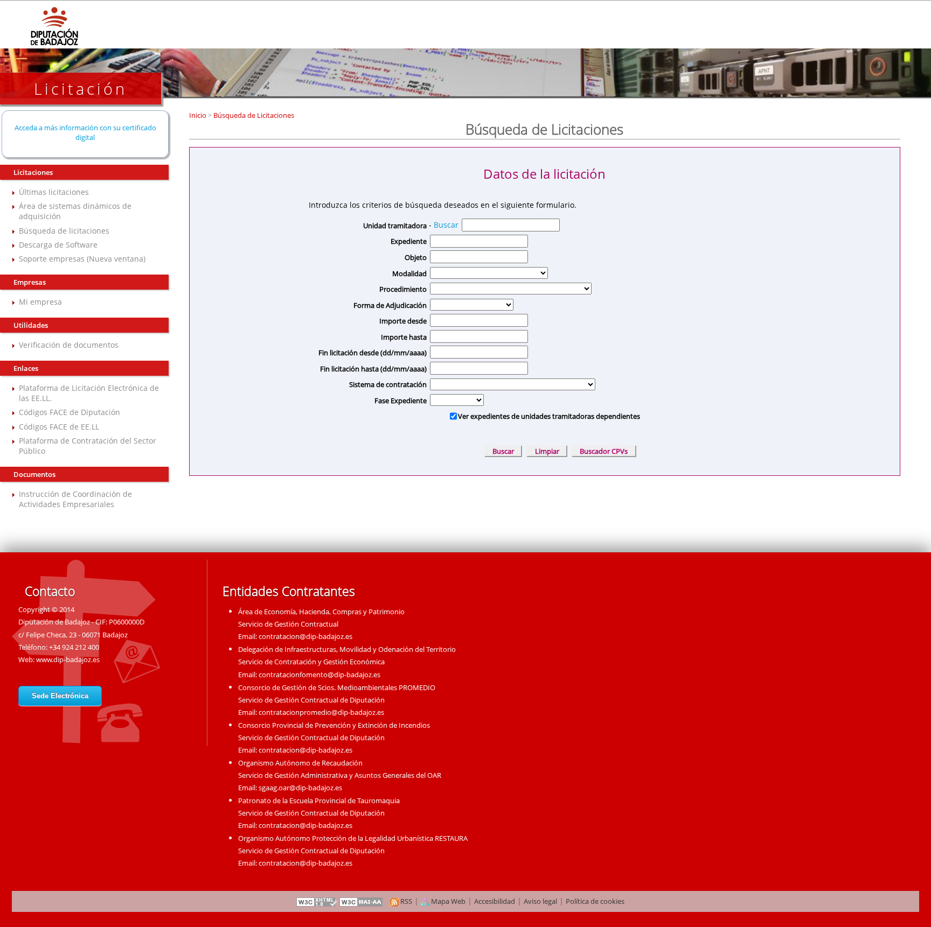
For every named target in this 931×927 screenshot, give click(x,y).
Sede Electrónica (60, 696)
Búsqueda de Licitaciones (253, 115)
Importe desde (403, 321)
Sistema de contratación (388, 384)
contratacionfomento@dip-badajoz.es (319, 674)
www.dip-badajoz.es (68, 659)
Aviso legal (540, 901)
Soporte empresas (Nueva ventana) (82, 259)
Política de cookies (595, 901)
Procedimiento (403, 289)
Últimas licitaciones (54, 192)
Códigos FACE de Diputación (69, 412)
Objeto (416, 257)
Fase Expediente (400, 400)
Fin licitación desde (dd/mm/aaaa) (372, 352)
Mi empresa (40, 302)
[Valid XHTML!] (316, 901)
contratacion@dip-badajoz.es (305, 636)
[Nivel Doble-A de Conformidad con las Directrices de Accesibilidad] (361, 901)
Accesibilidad (494, 901)
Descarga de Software (58, 245)
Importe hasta (404, 337)
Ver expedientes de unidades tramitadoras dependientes (549, 416)
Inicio (198, 115)
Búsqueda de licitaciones (64, 231)
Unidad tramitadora (395, 225)
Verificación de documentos (69, 345)
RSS (405, 901)
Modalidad (409, 273)
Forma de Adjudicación (390, 305)
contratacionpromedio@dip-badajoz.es (321, 712)
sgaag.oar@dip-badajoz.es (300, 787)
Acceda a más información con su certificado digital (85, 132)
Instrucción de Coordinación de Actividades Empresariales (75, 499)
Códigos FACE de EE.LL (59, 427)
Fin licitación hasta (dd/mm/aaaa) (373, 369)
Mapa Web (447, 901)
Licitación (80, 88)
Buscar (446, 225)
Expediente (409, 241)
